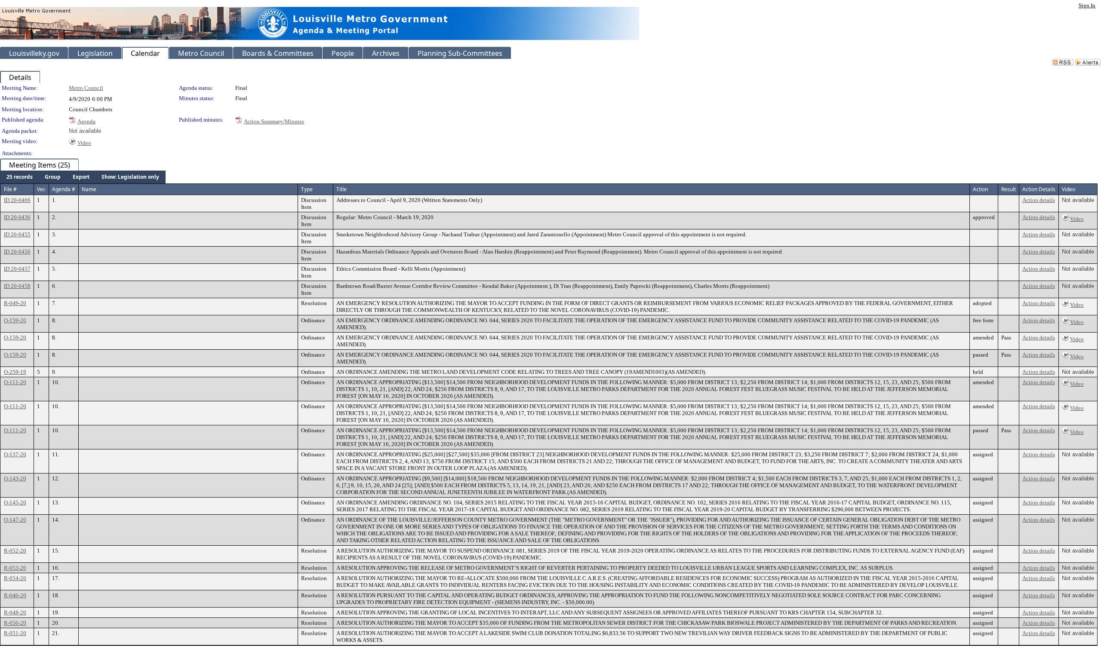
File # (10, 189)
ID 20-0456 (17, 251)
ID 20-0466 (17, 200)
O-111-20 (15, 382)
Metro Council (86, 88)
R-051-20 (15, 633)
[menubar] (83, 177)
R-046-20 (15, 595)
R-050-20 (15, 623)
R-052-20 (15, 550)
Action (980, 189)
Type (307, 189)
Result (1008, 189)
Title (341, 189)
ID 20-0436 (17, 217)
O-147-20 (15, 519)
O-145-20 (15, 502)
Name (89, 189)
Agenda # (63, 189)
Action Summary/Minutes (274, 121)
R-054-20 (15, 578)
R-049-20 (15, 303)
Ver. (41, 189)
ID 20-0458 (17, 286)
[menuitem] (19, 177)
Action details (1038, 200)
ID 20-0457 (17, 269)
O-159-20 (15, 320)
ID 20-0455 (17, 234)
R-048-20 (15, 612)
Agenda (86, 121)
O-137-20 (15, 454)
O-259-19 (15, 372)
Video (84, 143)
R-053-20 (15, 568)
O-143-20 (15, 478)
